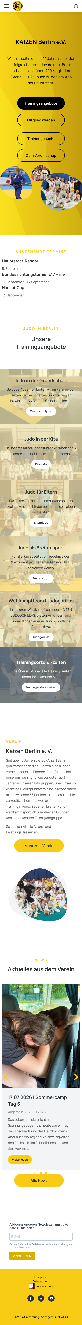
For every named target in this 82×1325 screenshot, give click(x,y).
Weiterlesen (20, 1159)
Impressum (41, 1277)
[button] (36, 1173)
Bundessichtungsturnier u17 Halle (33, 274)
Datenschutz (41, 1281)
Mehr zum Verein (39, 845)
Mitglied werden (41, 120)
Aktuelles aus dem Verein (41, 969)
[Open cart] (76, 6)
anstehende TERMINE (41, 251)
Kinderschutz (45, 1286)
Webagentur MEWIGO (54, 1317)
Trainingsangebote (41, 103)
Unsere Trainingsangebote (41, 342)
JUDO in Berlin (41, 328)
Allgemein (15, 1112)
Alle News (39, 1180)
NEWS (41, 959)
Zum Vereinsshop (41, 155)
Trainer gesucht (41, 138)
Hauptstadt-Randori (20, 261)
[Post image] (41, 1036)
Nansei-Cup (13, 287)
